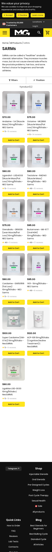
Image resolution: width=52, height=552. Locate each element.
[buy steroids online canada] (22, 32)
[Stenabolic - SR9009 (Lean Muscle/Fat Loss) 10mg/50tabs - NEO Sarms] (13, 210)
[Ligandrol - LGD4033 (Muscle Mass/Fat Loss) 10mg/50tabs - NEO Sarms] (13, 156)
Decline (23, 15)
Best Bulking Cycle (38, 533)
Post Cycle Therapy (38, 495)
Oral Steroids (38, 479)
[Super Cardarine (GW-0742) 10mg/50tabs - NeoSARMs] (13, 318)
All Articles (39, 544)
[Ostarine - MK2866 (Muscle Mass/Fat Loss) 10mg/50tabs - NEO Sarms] (38, 102)
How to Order (13, 525)
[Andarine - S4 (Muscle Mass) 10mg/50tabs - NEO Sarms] (13, 102)
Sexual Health (38, 500)
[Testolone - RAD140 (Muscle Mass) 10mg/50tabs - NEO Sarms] (38, 156)
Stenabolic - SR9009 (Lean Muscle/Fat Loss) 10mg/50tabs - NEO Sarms (12, 234)
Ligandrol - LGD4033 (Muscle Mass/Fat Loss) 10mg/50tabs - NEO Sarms (12, 180)
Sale (40, 506)
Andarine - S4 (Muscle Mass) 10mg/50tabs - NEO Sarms (13, 124)
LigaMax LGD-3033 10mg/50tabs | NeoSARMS (11, 391)
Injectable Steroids (38, 474)
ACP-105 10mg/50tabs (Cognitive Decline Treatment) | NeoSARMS (38, 342)
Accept (9, 15)
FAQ (13, 530)
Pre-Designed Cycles (38, 484)
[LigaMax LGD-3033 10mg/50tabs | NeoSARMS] (13, 369)
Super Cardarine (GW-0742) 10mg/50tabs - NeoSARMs (13, 340)
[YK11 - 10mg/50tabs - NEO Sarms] (38, 264)
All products (39, 511)
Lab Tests (13, 541)
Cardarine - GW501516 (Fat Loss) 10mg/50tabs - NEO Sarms (13, 288)
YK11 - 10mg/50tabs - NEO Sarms (37, 285)
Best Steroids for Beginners (38, 527)
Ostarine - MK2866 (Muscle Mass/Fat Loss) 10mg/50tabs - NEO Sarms (37, 126)
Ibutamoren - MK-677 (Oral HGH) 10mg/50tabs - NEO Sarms (38, 234)
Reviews (13, 536)
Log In (35, 26)
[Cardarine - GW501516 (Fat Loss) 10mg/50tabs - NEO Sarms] (13, 264)
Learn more (37, 15)
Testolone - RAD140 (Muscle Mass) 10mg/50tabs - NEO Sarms (37, 180)
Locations (37, 22)
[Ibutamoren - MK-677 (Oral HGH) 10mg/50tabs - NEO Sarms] (38, 210)
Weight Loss (38, 490)
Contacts (13, 546)
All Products (16, 43)
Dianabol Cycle (38, 539)
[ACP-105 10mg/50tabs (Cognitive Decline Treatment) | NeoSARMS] (38, 318)
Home (5, 43)
